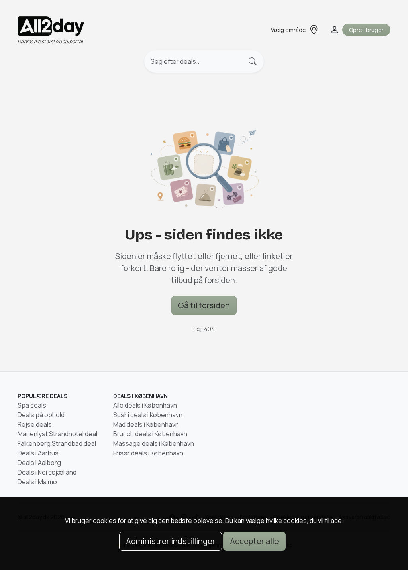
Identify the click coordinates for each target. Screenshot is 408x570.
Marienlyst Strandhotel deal (57, 433)
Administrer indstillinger (170, 541)
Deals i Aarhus (38, 453)
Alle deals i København (145, 405)
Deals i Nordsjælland (47, 472)
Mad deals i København (146, 424)
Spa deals (32, 405)
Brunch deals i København (150, 433)
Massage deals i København (153, 443)
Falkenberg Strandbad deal (57, 443)
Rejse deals (35, 424)
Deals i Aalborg (39, 462)
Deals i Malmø (37, 481)
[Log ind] (333, 30)
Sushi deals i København (147, 414)
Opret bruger (366, 30)
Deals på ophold (41, 414)
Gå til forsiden (204, 305)
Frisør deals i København (148, 453)
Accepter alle (254, 541)
